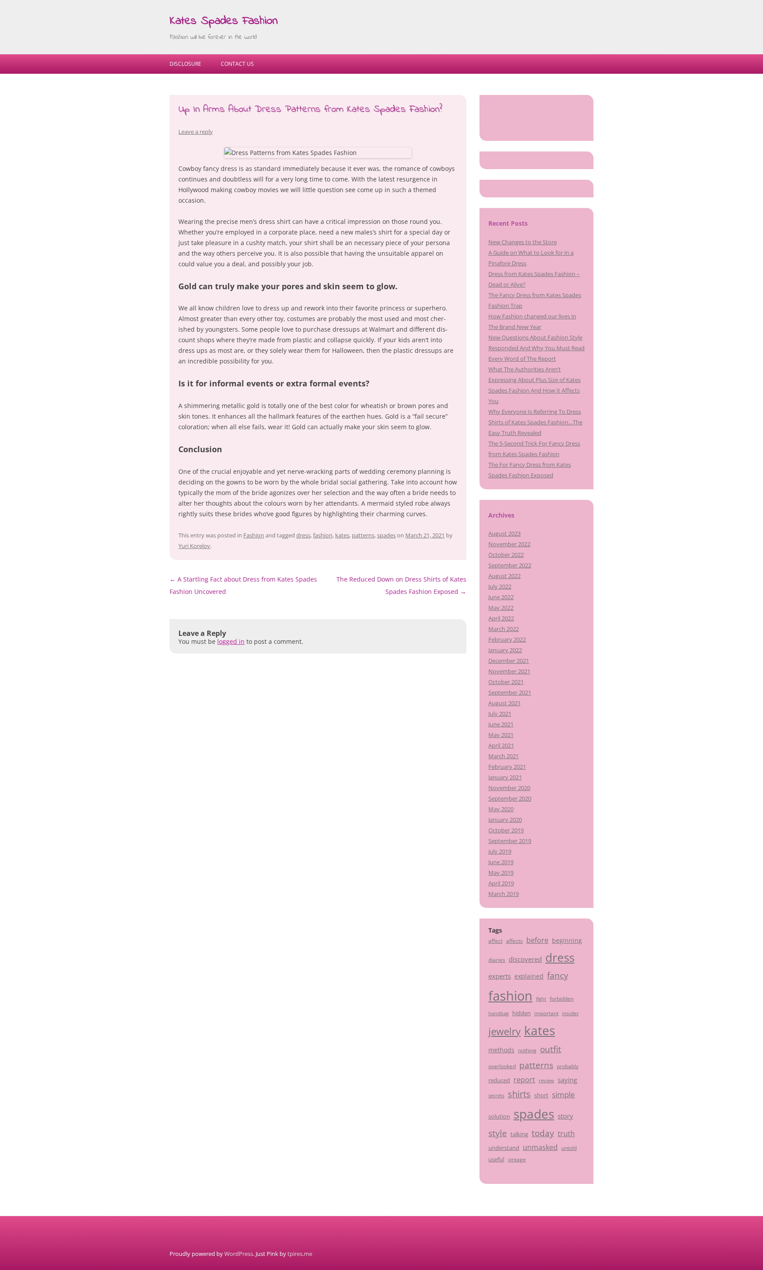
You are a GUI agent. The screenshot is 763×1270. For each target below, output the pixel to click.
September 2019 (509, 841)
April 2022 (501, 618)
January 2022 (505, 650)
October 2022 (506, 555)
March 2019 (503, 894)
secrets (496, 1095)
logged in (231, 641)
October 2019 (506, 830)
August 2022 (504, 576)
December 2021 (508, 661)
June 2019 (501, 862)
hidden (521, 1013)
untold (569, 1147)
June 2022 (501, 597)
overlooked (502, 1066)
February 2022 (507, 639)
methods (501, 1050)
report (524, 1080)
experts (499, 975)
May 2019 (501, 873)
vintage (517, 1159)
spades (386, 535)
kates (342, 535)
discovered (525, 959)
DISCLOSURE (185, 64)
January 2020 (505, 820)
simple (563, 1094)
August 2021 (504, 703)
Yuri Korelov (194, 546)
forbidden (562, 998)
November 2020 (509, 788)
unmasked (540, 1147)
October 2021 (506, 682)
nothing (527, 1050)
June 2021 (501, 724)
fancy (557, 975)
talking (519, 1134)
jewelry (504, 1031)
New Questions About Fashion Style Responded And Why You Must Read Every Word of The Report (536, 348)
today (543, 1133)
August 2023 (504, 533)
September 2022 (509, 565)
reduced (499, 1080)
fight (541, 999)
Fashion (253, 535)
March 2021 (503, 756)
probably (567, 1066)
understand (503, 1148)
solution (499, 1116)
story (565, 1115)
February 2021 (507, 767)
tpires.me (299, 1254)
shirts (519, 1094)
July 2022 (499, 586)
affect (495, 940)
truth (566, 1133)
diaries (496, 959)
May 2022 (501, 608)
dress (303, 535)
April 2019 (501, 883)
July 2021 (499, 714)
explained (529, 976)
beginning (567, 940)
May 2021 (501, 735)
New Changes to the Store (522, 242)
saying (567, 1079)
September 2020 (509, 798)
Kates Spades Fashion (224, 21)
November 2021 (509, 671)
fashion (322, 535)
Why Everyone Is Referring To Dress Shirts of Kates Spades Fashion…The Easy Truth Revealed (535, 422)
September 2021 (509, 692)
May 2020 (501, 809)
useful (496, 1159)
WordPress (238, 1254)
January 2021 (505, 777)
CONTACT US (237, 64)
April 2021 (501, 745)
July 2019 (499, 851)
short (541, 1095)
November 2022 (509, 544)
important (546, 1013)
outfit (550, 1049)
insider (570, 1013)
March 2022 (503, 629)
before (537, 940)
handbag (498, 1013)
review (546, 1080)
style (497, 1132)
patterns (363, 535)
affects (514, 940)
